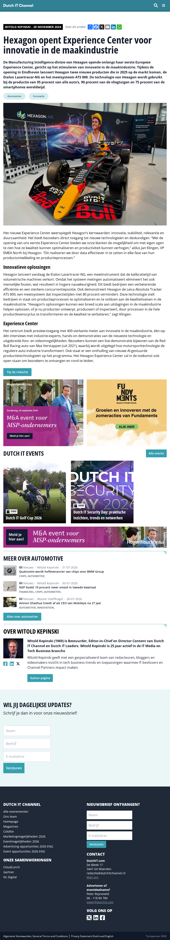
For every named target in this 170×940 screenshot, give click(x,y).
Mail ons (92, 877)
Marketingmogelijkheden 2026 (24, 836)
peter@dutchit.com (100, 902)
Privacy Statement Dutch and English (92, 936)
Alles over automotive (22, 617)
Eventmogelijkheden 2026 (21, 841)
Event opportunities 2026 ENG (24, 851)
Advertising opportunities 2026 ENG (28, 846)
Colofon (8, 831)
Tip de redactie (17, 372)
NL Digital (10, 877)
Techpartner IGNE (156, 936)
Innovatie (38, 96)
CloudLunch (11, 867)
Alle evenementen (15, 811)
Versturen (14, 768)
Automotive (14, 96)
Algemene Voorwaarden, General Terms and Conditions (35, 936)
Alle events (156, 453)
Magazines (10, 826)
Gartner (8, 872)
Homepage (10, 821)
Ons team (10, 816)
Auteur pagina (40, 678)
